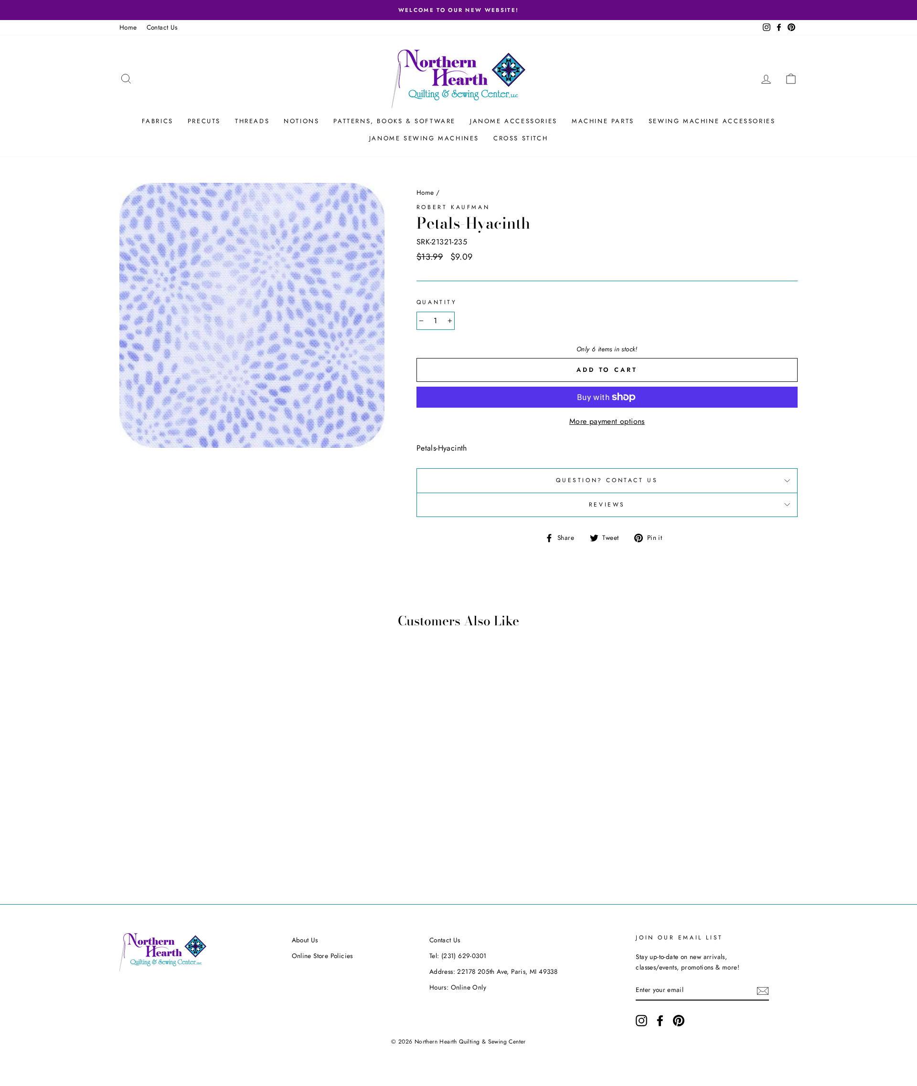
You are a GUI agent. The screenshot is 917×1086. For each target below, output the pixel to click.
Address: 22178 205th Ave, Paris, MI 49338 (493, 971)
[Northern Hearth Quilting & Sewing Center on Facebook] (660, 1020)
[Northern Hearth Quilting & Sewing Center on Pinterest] (678, 1020)
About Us (305, 940)
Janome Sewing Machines (424, 138)
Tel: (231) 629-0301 (458, 955)
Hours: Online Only (457, 987)
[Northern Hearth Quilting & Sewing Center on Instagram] (641, 1020)
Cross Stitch (520, 138)
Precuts (204, 121)
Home (128, 27)
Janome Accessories (513, 121)
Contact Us (162, 27)
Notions (301, 121)
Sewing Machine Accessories (712, 121)
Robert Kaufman (453, 207)
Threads (252, 121)
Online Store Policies (322, 955)
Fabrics (157, 121)
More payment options (607, 421)
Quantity (436, 302)
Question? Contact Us (607, 480)
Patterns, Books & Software (394, 121)
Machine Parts (603, 121)
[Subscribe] (763, 990)
